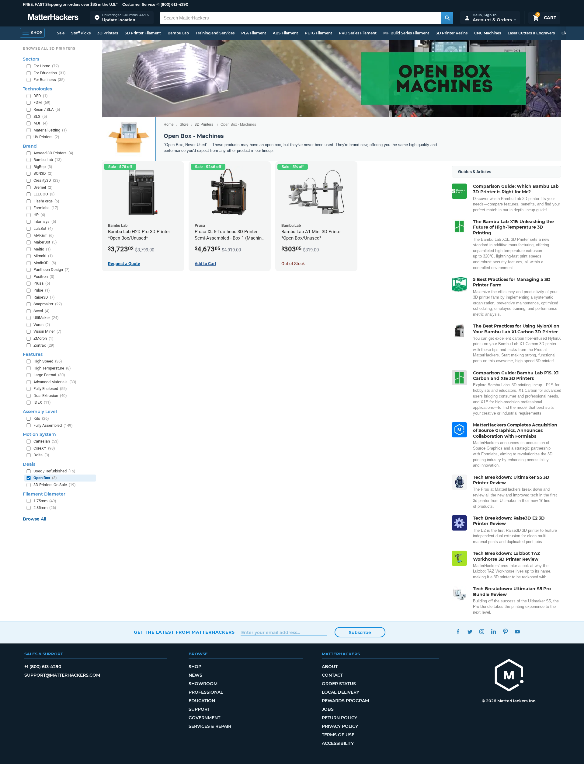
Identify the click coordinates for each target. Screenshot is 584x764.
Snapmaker (47, 304)
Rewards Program (345, 700)
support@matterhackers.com (62, 675)
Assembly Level (40, 411)
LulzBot (43, 228)
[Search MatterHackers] (447, 18)
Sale (60, 33)
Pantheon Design (51, 269)
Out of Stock (293, 263)
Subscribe (360, 632)
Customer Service (138, 4)
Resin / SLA (46, 109)
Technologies (37, 88)
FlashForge (46, 200)
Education (202, 700)
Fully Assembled (53, 425)
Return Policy (339, 717)
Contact (332, 675)
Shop (195, 666)
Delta (41, 455)
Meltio (42, 249)
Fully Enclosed (50, 388)
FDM (41, 102)
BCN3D (43, 173)
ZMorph (43, 338)
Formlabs (45, 207)
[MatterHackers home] (53, 18)
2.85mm (44, 507)
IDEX (42, 402)
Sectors (31, 59)
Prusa (41, 283)
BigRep (42, 166)
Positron (43, 276)
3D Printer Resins (452, 33)
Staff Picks (81, 33)
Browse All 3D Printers (49, 48)
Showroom (203, 683)
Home (169, 124)
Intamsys (44, 221)
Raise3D (44, 297)
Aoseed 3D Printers (53, 152)
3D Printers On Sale (54, 484)
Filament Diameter (44, 493)
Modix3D (44, 262)
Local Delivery (340, 692)
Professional (206, 692)
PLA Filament (253, 33)
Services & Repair (210, 726)
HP (39, 214)
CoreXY (44, 448)
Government (204, 717)
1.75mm (44, 500)
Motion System (39, 434)
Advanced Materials (54, 381)
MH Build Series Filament (406, 33)
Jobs (328, 709)
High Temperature (52, 368)
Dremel (43, 187)
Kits (41, 418)
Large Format (49, 375)
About (330, 666)
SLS (40, 116)
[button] (122, 17)
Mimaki (43, 256)
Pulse (41, 290)
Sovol (41, 310)
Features (33, 354)
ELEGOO (44, 194)
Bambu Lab (178, 33)
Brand (30, 146)
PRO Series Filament (358, 33)
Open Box (45, 477)
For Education (49, 72)
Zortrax (43, 345)
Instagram (481, 631)
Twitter (469, 631)
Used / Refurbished (54, 470)
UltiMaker (46, 317)
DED (40, 95)
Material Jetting (50, 130)
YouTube (517, 631)
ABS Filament (285, 33)
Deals (29, 464)
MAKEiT (43, 235)
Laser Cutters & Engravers (531, 33)
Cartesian (46, 441)
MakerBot (45, 242)
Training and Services (215, 33)
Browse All (34, 518)
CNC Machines (487, 33)
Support (199, 709)
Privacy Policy (340, 726)
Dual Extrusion (50, 395)
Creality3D (46, 180)
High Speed (47, 361)
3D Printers (107, 33)
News (195, 675)
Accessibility (338, 743)
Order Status (339, 683)
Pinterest (505, 631)
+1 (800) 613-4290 (172, 4)
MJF (40, 123)
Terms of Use (338, 735)
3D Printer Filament (143, 33)
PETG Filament (318, 33)
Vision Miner (47, 331)
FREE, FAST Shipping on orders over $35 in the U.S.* (70, 4)
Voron (41, 324)
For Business (49, 79)
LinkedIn (493, 631)
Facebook (458, 631)
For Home (46, 66)
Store (184, 124)
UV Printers (46, 137)
